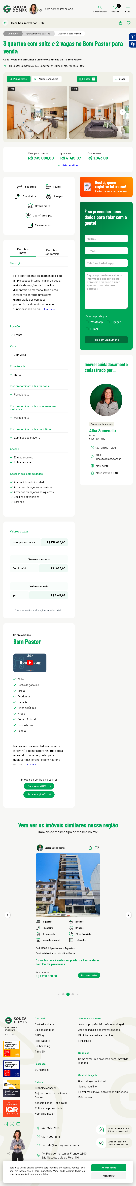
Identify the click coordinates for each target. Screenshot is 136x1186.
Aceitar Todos (109, 1167)
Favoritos (115, 12)
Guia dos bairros (44, 1029)
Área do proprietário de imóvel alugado (101, 1024)
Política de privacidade (49, 1108)
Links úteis (84, 1040)
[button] (122, 112)
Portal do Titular (45, 1113)
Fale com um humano (106, 339)
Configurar (108, 1176)
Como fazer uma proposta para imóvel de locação (103, 1060)
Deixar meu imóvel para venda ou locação (103, 1091)
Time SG (40, 1051)
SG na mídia (42, 1069)
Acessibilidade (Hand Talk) (51, 1102)
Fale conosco (86, 1097)
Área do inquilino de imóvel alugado (99, 1029)
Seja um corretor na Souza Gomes (51, 1095)
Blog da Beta (42, 1040)
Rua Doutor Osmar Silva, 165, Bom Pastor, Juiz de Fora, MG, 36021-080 (46, 65)
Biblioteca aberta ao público (95, 1035)
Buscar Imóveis (100, 12)
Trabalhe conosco (46, 1087)
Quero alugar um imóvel (92, 1081)
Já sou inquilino (87, 1086)
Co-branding (42, 1046)
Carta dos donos (44, 1024)
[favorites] (128, 23)
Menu (127, 12)
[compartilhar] (120, 23)
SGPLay (39, 1035)
